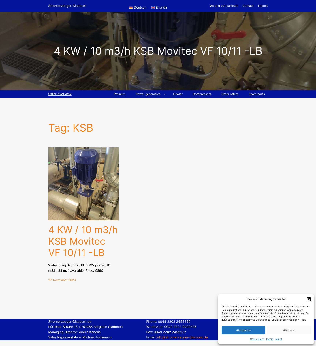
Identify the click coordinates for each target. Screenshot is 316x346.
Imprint (269, 339)
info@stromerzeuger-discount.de (182, 337)
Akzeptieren (243, 330)
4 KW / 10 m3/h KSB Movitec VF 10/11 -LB (83, 241)
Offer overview (60, 94)
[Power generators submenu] (165, 94)
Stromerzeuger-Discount (67, 6)
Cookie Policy (257, 339)
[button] (309, 299)
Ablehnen (288, 330)
